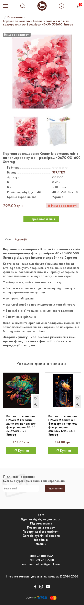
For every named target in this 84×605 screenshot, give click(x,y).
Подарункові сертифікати (41, 532)
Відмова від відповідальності (41, 519)
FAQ (41, 515)
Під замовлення (41, 523)
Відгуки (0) (21, 239)
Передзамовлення (42, 219)
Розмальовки (15, 17)
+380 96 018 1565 (41, 556)
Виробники (41, 540)
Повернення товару (41, 528)
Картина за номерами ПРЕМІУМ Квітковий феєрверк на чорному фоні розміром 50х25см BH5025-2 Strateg (62, 425)
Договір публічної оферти (41, 536)
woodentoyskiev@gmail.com (41, 564)
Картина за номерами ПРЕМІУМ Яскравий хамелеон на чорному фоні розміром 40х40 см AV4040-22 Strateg (20, 425)
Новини (41, 544)
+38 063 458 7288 (41, 560)
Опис (8, 239)
